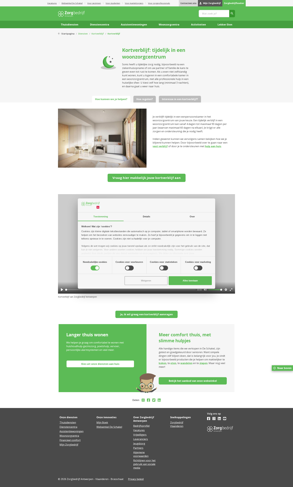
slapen (203, 363)
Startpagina (67, 33)
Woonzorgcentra (69, 435)
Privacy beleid (136, 479)
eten (173, 363)
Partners (138, 448)
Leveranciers (140, 439)
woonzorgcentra (169, 24)
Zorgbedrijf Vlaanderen (176, 424)
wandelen (186, 363)
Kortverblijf (98, 33)
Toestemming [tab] (100, 216)
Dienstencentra (68, 427)
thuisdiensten (69, 24)
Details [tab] (146, 216)
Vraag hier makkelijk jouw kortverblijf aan (146, 178)
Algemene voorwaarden (140, 454)
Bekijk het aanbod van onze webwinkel (193, 381)
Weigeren (146, 280)
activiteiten (198, 24)
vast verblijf (160, 146)
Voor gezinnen (94, 3)
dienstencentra (99, 24)
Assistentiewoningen (71, 431)
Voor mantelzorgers (134, 3)
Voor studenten (113, 3)
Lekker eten (225, 24)
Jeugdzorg (139, 443)
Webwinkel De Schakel (72, 3)
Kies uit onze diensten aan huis (100, 364)
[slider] (130, 289)
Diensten (83, 33)
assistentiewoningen (134, 24)
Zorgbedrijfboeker (234, 3)
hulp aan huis (213, 146)
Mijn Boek (102, 422)
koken (162, 363)
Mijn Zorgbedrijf (212, 3)
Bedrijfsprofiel (141, 426)
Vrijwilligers (139, 434)
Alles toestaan (190, 280)
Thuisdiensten (68, 422)
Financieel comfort (70, 440)
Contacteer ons (188, 3)
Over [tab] (192, 216)
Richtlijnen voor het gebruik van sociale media (144, 464)
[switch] (129, 268)
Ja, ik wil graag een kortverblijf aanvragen (146, 314)
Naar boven (284, 368)
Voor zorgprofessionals (159, 3)
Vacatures (52, 3)
